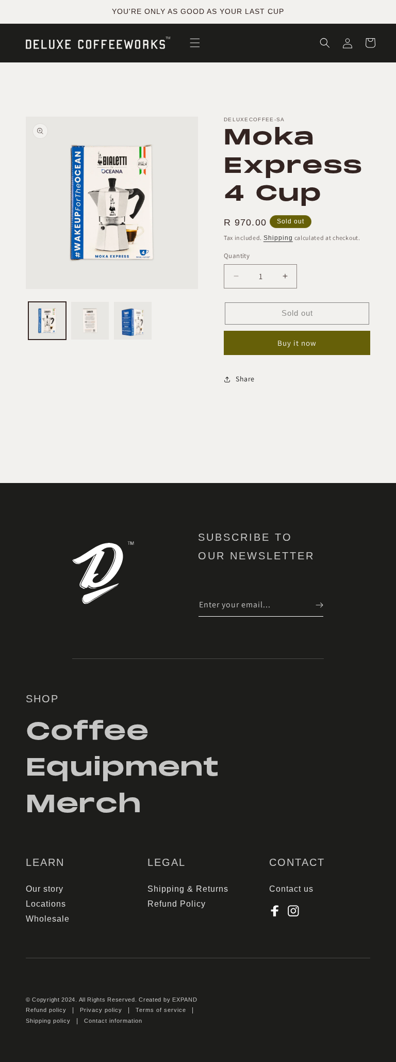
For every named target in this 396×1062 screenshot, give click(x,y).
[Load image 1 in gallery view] (47, 321)
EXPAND (184, 999)
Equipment (122, 767)
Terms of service (161, 1010)
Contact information (113, 1021)
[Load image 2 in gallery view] (90, 321)
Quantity (237, 255)
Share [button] (245, 378)
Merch (84, 803)
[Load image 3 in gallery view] (133, 321)
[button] (195, 42)
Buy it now (297, 343)
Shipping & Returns (187, 888)
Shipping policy (48, 1021)
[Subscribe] (312, 605)
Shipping (278, 238)
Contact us (291, 888)
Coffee (87, 732)
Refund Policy (176, 903)
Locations (46, 903)
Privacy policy (101, 1010)
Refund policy (46, 1010)
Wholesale (48, 918)
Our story (44, 888)
